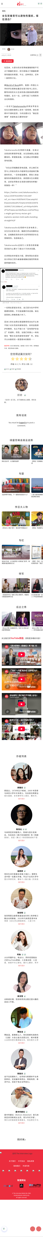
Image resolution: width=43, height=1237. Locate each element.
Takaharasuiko (19, 106)
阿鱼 (19, 954)
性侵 (13, 369)
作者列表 (26, 1166)
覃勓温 (20, 1031)
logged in (23, 422)
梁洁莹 (20, 996)
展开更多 (21, 799)
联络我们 (17, 1166)
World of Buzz (12, 85)
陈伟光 (19, 829)
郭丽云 (20, 787)
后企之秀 (21, 607)
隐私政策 (30, 1161)
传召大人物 (21, 507)
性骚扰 (19, 369)
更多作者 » (21, 1139)
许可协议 (21, 1161)
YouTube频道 (17, 638)
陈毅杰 (20, 1073)
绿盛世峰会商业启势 (21, 440)
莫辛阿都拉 (20, 1111)
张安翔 (20, 912)
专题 (21, 473)
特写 (21, 573)
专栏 (21, 540)
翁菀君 (20, 871)
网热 (4, 11)
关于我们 (12, 1161)
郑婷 (12, 49)
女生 (7, 369)
